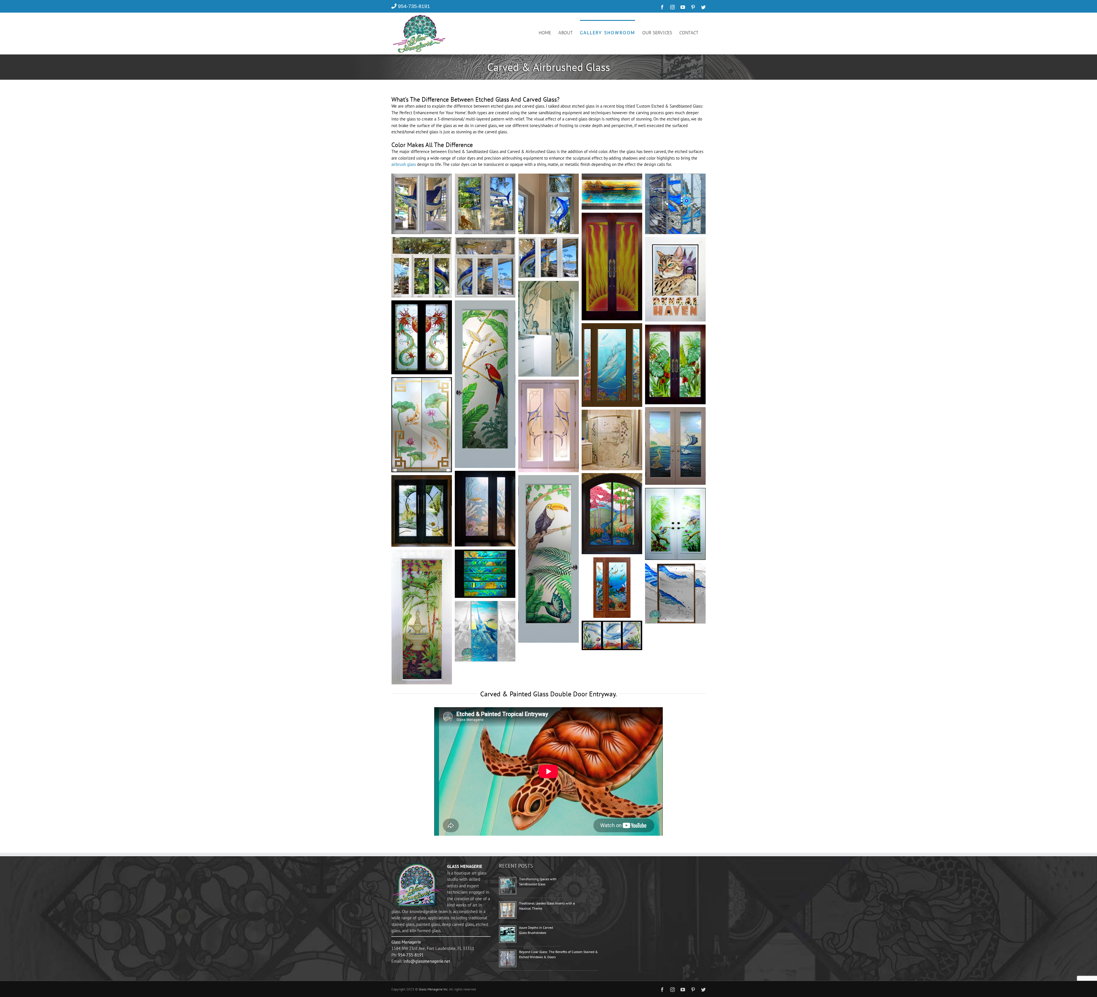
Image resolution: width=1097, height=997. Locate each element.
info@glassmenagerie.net (426, 961)
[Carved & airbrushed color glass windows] (421, 240)
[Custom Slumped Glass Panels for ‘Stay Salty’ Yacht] (675, 176)
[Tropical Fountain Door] (421, 552)
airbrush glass (403, 164)
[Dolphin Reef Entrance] (612, 326)
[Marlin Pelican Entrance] (675, 410)
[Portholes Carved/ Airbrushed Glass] (485, 552)
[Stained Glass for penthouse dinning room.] (675, 566)
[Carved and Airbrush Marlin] (485, 604)
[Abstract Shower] (548, 284)
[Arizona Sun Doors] (612, 215)
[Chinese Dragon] (421, 303)
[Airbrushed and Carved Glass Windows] (548, 176)
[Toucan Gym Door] (548, 478)
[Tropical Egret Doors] (675, 491)
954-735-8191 (414, 6)
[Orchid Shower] (612, 412)
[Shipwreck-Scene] (612, 560)
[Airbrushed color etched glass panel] (612, 176)
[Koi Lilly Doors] (421, 380)
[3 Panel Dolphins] (612, 623)
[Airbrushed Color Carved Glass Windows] (485, 176)
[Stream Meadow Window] (612, 476)
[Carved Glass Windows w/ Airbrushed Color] (421, 176)
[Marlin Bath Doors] (548, 382)
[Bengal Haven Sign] (675, 240)
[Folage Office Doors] (675, 327)
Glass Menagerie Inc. (433, 989)
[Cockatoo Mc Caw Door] (485, 303)
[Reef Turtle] (485, 474)
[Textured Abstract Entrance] (421, 478)
